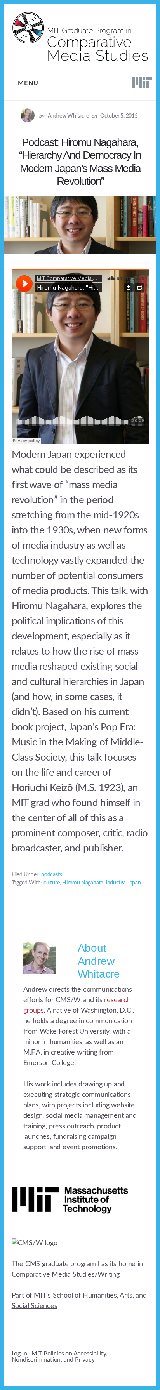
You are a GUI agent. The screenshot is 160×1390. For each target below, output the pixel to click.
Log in (19, 1353)
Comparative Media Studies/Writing (66, 1274)
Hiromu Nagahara (82, 883)
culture (51, 883)
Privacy (85, 1360)
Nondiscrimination (36, 1360)
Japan (134, 883)
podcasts (51, 874)
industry (115, 883)
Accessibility (89, 1353)
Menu (28, 83)
